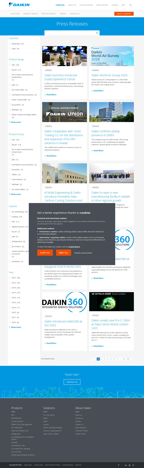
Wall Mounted (16, 418)
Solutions (15, 14)
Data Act (78, 465)
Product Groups (30, 14)
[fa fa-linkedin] (126, 465)
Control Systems (17, 421)
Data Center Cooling (50, 434)
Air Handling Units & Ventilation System (22, 438)
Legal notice (28, 465)
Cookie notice (38, 465)
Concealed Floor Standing (20, 449)
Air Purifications (17, 427)
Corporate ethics (67, 465)
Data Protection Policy (52, 465)
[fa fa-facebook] (119, 465)
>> (91, 362)
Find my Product (49, 14)
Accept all (45, 253)
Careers (78, 421)
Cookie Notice (74, 247)
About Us (78, 415)
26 (128, 359)
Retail (45, 418)
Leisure (46, 424)
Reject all (63, 253)
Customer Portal (81, 431)
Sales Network (80, 427)
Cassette (14, 442)
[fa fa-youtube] (129, 465)
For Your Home (49, 415)
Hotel (45, 421)
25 (124, 359)
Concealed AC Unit (18, 445)
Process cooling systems (52, 431)
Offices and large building (52, 427)
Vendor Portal (80, 434)
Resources (79, 418)
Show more (16, 122)
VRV (12, 415)
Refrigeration (16, 434)
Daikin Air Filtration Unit (19, 431)
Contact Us (75, 14)
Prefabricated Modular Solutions (23, 455)
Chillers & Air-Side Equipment (21, 424)
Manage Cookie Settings (83, 253)
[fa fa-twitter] (122, 465)
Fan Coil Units (16, 452)
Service (63, 14)
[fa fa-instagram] (133, 465)
